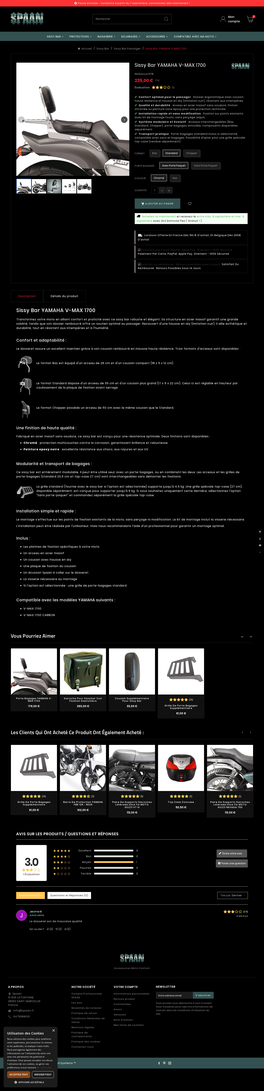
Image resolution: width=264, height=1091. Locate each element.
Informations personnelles (132, 993)
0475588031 (21, 1016)
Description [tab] (27, 296)
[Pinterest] (164, 1063)
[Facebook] (159, 1063)
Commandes (122, 1004)
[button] (30, 1082)
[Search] (166, 19)
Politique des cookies (85, 1041)
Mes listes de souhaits (129, 1025)
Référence (141, 74)
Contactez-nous (82, 1047)
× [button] (53, 1030)
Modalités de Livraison (86, 1008)
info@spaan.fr (23, 1010)
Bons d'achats (123, 1020)
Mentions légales (82, 1027)
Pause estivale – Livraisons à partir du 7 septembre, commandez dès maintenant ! (134, 3)
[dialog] (30, 1057)
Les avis (76, 1002)
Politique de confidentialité (81, 1034)
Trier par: (225, 895)
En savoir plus (44, 1067)
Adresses (120, 1014)
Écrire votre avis (232, 853)
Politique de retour (84, 1013)
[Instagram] (169, 1063)
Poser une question (233, 863)
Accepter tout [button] (19, 1074)
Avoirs (118, 1009)
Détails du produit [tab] (64, 296)
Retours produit (124, 999)
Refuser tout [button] (42, 1074)
